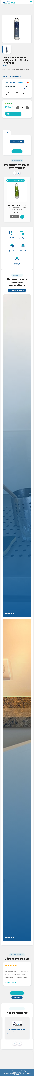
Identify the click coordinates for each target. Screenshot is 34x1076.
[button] (4, 30)
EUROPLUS (12, 8)
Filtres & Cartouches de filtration (18, 9)
